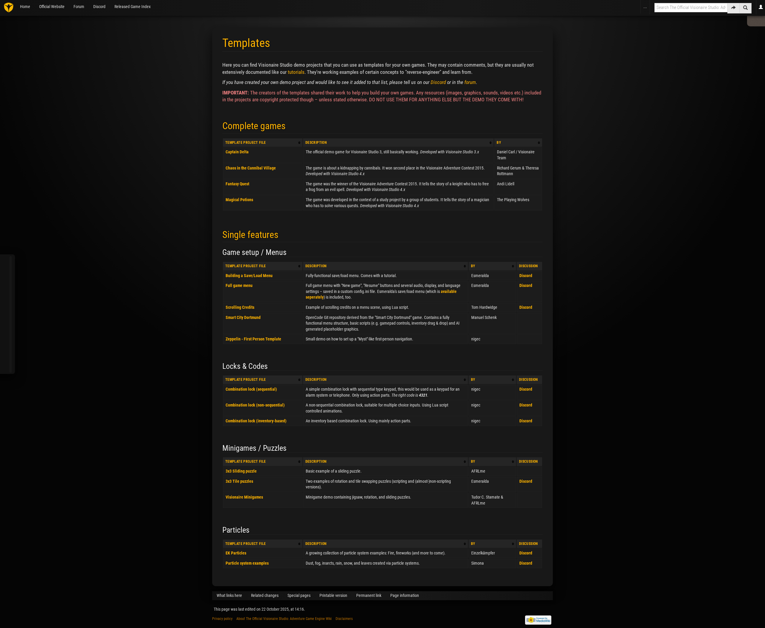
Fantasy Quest (237, 183)
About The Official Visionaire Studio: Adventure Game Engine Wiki (284, 619)
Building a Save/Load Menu (249, 275)
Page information (404, 595)
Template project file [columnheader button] (245, 142)
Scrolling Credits (240, 307)
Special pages (298, 595)
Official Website (52, 6)
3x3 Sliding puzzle (241, 471)
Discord (99, 6)
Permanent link (368, 595)
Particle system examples (247, 563)
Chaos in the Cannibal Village (251, 168)
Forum (79, 6)
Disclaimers (344, 619)
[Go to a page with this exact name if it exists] (733, 8)
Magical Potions (239, 199)
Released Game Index (132, 6)
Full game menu (239, 285)
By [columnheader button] (499, 142)
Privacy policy (222, 619)
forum (470, 82)
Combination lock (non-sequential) (255, 405)
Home (25, 6)
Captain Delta (237, 151)
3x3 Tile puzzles (239, 481)
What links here (229, 595)
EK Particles (236, 553)
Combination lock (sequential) (251, 389)
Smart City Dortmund (243, 317)
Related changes (265, 595)
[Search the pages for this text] (745, 8)
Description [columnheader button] (316, 142)
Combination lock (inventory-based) (256, 420)
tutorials (296, 72)
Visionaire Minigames (244, 497)
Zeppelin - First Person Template (253, 339)
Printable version (333, 595)
